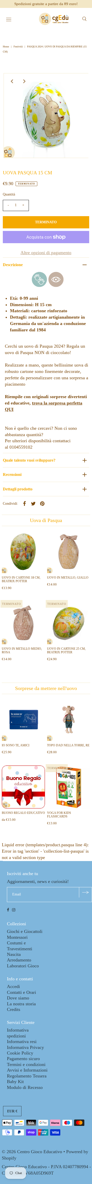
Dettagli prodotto (17, 489)
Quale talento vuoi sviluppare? (29, 460)
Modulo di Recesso (25, 1087)
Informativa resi (22, 1041)
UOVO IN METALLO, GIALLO (67, 577)
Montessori (17, 937)
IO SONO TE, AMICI (15, 745)
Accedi (13, 986)
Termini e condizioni (26, 1064)
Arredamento (19, 959)
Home (6, 46)
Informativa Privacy (25, 1047)
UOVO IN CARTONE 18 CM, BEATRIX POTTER (21, 579)
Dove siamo (18, 997)
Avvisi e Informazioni (27, 1070)
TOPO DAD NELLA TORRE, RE (68, 745)
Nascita (14, 954)
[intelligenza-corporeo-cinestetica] (39, 285)
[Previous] (11, 81)
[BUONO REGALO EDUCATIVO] (23, 787)
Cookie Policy (20, 1053)
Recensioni (12, 474)
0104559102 (20, 447)
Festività (18, 46)
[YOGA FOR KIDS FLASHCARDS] (68, 787)
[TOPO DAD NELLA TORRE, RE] (68, 719)
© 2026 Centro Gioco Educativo (32, 1151)
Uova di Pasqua (46, 520)
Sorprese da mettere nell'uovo (46, 688)
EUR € (12, 1111)
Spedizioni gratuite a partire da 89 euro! (46, 4)
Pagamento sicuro (23, 1058)
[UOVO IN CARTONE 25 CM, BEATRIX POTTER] (68, 622)
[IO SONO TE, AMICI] (23, 719)
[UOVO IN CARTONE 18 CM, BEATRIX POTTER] (23, 551)
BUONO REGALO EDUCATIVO (23, 813)
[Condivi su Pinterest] (42, 503)
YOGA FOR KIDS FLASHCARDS (59, 814)
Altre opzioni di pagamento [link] (45, 252)
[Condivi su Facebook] (24, 503)
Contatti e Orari (21, 992)
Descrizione (13, 265)
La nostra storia (21, 1003)
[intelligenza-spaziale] (56, 285)
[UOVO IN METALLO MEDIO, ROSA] (23, 622)
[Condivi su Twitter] (33, 503)
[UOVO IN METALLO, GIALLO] (68, 551)
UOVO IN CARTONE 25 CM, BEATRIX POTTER (66, 650)
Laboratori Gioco (23, 965)
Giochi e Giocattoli (24, 931)
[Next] (24, 81)
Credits (13, 1009)
